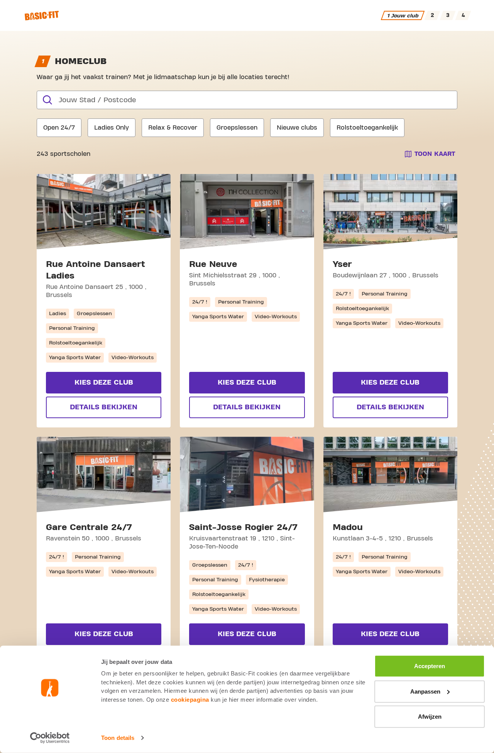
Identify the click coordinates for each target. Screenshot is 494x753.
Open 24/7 (59, 128)
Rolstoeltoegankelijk (367, 128)
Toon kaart (434, 154)
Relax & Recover (172, 128)
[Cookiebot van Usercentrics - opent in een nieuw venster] (50, 738)
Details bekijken (103, 407)
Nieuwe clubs (297, 128)
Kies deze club (103, 382)
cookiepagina (190, 699)
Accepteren (429, 666)
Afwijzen (430, 716)
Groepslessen (237, 128)
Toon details (117, 737)
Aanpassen (425, 691)
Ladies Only (111, 128)
